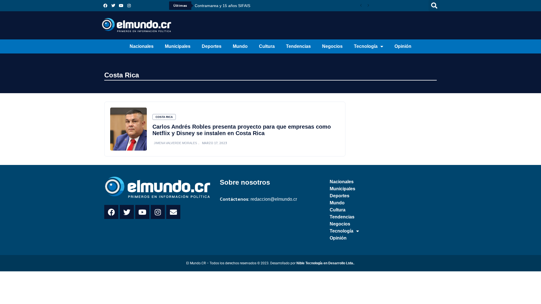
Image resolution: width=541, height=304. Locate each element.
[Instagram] (129, 6)
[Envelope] (173, 212)
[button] (434, 5)
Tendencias (298, 46)
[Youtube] (121, 6)
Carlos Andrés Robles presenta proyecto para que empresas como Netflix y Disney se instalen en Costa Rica (241, 130)
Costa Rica (121, 75)
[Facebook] (105, 6)
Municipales (177, 46)
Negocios (332, 46)
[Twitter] (113, 6)
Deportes (211, 46)
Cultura (267, 46)
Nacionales (142, 46)
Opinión (402, 46)
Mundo (240, 46)
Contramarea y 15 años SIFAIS (222, 5)
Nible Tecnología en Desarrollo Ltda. (325, 263)
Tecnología (366, 46)
